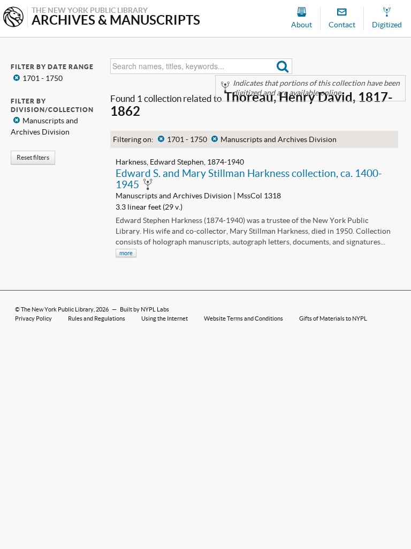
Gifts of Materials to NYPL (333, 318)
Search (282, 66)
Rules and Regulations (96, 318)
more (126, 253)
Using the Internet (164, 318)
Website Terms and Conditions (243, 318)
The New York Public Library (57, 309)
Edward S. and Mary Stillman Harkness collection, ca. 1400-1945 (249, 178)
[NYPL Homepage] (13, 17)
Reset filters (33, 157)
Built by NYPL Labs (144, 309)
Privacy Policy (33, 318)
